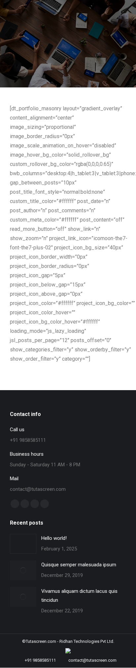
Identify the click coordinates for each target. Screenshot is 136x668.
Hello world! (54, 538)
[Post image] (23, 544)
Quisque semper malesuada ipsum (78, 565)
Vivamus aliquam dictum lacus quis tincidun (79, 595)
